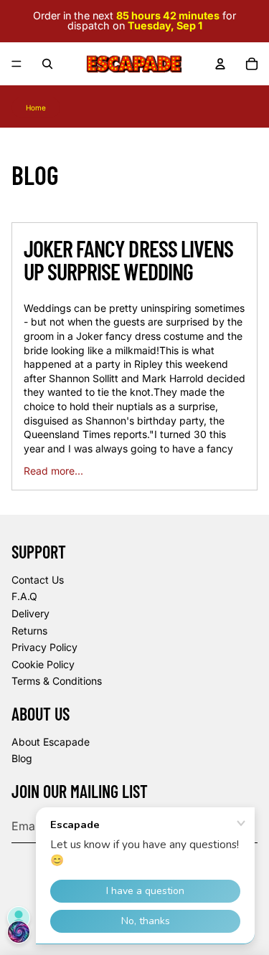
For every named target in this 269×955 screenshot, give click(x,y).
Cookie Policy (43, 664)
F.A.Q (24, 596)
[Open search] (47, 64)
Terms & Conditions (56, 681)
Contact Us (37, 580)
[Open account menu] (220, 64)
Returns (29, 630)
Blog (21, 758)
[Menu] (16, 63)
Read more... (53, 471)
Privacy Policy (44, 647)
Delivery (30, 613)
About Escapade (50, 742)
